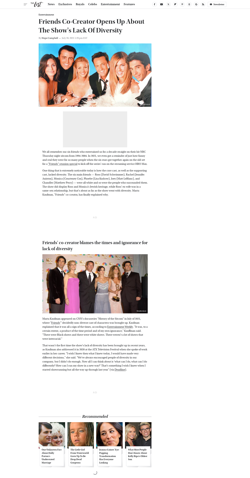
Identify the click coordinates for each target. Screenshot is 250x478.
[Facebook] (154, 4)
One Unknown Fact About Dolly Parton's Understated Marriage (51, 456)
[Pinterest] (182, 4)
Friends (55, 322)
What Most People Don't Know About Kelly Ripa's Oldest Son (137, 454)
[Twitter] (168, 4)
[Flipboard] (175, 4)
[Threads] (189, 4)
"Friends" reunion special (62, 163)
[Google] (196, 4)
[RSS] (203, 4)
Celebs (92, 4)
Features (129, 4)
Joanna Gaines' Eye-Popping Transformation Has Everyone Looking (109, 456)
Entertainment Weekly (120, 326)
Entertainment (110, 4)
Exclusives (65, 4)
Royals (80, 4)
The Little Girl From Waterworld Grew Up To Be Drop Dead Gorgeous (79, 456)
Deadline (120, 369)
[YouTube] (161, 4)
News (51, 4)
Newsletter (218, 4)
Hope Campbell (50, 38)
